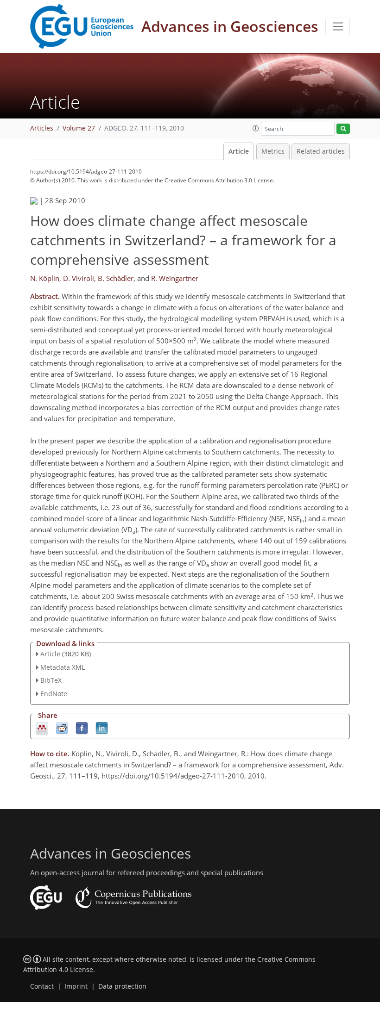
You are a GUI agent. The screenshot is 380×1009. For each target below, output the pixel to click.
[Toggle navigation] (337, 26)
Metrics (273, 151)
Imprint (76, 986)
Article (238, 151)
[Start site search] (343, 129)
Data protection (122, 986)
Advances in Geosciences (229, 26)
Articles (41, 128)
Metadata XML (62, 667)
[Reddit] (62, 727)
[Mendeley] (42, 727)
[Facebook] (82, 727)
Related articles (321, 151)
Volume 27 (79, 128)
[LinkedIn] (101, 727)
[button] (256, 128)
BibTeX (51, 680)
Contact (42, 986)
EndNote (53, 693)
